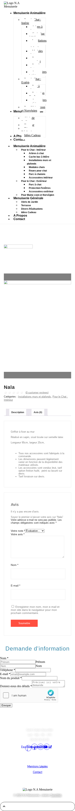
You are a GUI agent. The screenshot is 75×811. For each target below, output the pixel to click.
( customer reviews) (37, 393)
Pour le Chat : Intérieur (33, 150)
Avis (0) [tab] (38, 412)
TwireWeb (56, 795)
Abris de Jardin (29, 202)
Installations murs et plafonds (39, 162)
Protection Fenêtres (40, 188)
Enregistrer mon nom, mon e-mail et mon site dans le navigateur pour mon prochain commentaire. (35, 609)
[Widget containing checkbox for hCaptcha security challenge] (29, 695)
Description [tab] (17, 412)
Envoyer (6, 705)
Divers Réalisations (32, 209)
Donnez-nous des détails (16, 686)
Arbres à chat (36, 153)
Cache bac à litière (39, 156)
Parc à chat (35, 184)
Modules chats (37, 167)
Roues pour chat (38, 170)
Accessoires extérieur (41, 191)
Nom (14, 564)
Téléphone (7, 670)
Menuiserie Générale (28, 198)
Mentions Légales (37, 766)
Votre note (18, 530)
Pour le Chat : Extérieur (34, 181)
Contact (19, 219)
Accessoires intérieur (41, 177)
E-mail (15, 585)
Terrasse (26, 205)
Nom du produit (11, 678)
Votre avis (17, 534)
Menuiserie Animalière (29, 146)
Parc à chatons (37, 174)
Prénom (40, 661)
